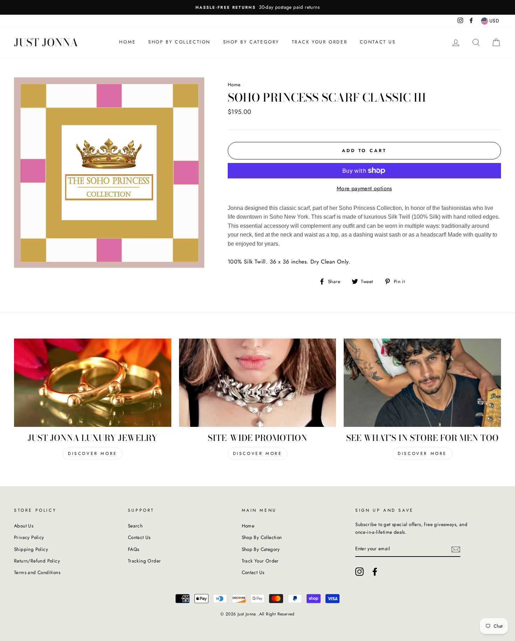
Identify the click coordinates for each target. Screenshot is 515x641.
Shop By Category (251, 42)
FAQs (133, 549)
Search (135, 525)
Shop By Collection (179, 42)
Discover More (92, 453)
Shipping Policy (31, 549)
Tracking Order (144, 560)
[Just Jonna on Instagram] (359, 571)
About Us (23, 525)
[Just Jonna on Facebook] (375, 571)
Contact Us (378, 42)
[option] (257, 7)
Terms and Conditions (37, 572)
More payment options (364, 188)
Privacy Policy (29, 537)
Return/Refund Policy (37, 560)
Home (127, 42)
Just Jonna (46, 42)
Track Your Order (320, 42)
